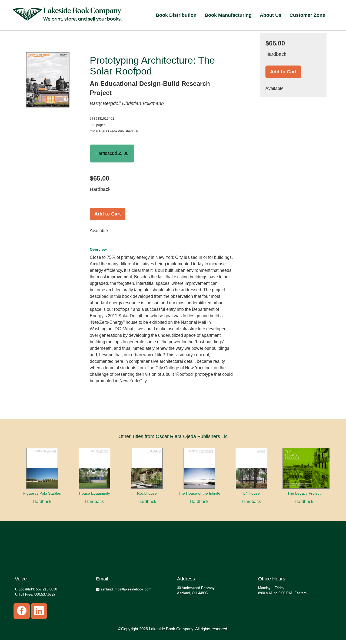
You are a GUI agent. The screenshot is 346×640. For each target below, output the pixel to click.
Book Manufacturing (228, 15)
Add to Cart (107, 214)
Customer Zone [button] (307, 15)
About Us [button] (270, 15)
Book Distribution (176, 15)
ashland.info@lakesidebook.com (125, 589)
